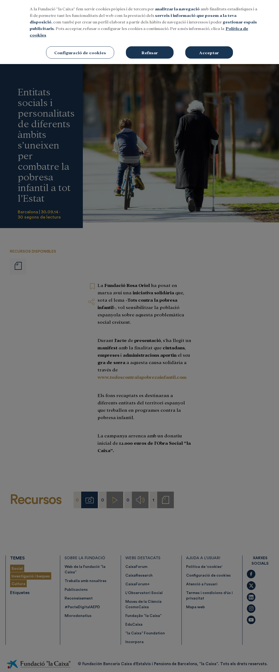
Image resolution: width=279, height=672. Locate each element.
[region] (139, 32)
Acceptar (209, 52)
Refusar (149, 52)
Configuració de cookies (80, 52)
